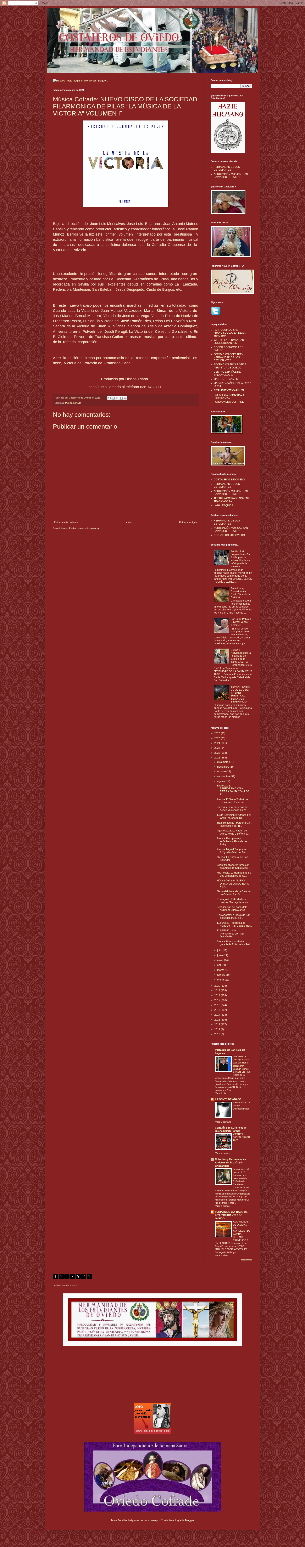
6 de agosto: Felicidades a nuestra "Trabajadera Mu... (233, 901)
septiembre (224, 776)
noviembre (223, 766)
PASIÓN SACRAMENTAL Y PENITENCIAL (229, 396)
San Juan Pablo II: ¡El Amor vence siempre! (241, 622)
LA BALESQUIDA (223, 505)
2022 (217, 752)
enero (220, 979)
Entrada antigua (188, 522)
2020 (217, 985)
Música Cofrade (73, 403)
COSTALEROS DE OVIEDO (229, 479)
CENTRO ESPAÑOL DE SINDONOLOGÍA (227, 373)
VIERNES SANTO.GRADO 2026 (241, 1137)
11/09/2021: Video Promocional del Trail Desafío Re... (230, 933)
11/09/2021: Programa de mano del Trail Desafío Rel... (234, 924)
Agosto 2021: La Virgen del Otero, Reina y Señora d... (233, 832)
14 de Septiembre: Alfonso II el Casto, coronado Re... (234, 816)
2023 (217, 747)
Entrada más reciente (66, 522)
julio (220, 950)
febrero (221, 974)
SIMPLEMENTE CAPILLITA (229, 390)
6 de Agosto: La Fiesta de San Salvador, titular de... (233, 916)
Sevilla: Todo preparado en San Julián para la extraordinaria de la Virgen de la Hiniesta (241, 559)
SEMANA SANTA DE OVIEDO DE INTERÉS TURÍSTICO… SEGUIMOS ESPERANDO (240, 694)
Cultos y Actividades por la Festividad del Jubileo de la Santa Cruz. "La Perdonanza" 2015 (241, 657)
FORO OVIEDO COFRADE (229, 401)
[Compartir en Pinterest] (125, 398)
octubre (221, 771)
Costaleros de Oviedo (80, 397)
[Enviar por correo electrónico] (109, 398)
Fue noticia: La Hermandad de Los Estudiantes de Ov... (234, 874)
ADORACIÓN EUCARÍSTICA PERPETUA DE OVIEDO (230, 366)
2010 (217, 1034)
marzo (221, 970)
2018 (217, 995)
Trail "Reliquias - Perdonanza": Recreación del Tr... (234, 824)
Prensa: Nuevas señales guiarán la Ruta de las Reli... (234, 943)
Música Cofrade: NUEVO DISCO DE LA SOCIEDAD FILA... (233, 883)
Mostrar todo (246, 1260)
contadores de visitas (65, 1285)
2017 (217, 1000)
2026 (217, 733)
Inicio (129, 522)
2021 (217, 757)
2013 (217, 1019)
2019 (217, 990)
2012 (217, 1024)
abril (220, 965)
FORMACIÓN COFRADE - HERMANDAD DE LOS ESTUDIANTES (228, 357)
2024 (217, 743)
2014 (217, 1014)
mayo (220, 960)
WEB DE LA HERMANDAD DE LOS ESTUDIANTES (231, 341)
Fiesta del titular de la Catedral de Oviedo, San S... (234, 893)
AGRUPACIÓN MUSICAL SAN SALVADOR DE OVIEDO (231, 176)
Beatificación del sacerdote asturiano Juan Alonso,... (232, 908)
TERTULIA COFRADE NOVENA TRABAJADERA (231, 500)
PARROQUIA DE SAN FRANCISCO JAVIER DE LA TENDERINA (229, 332)
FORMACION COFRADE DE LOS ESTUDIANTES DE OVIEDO (231, 1215)
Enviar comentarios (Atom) (84, 528)
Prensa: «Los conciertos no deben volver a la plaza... (232, 809)
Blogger (189, 1520)
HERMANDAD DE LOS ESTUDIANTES (227, 168)
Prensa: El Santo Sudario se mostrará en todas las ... (233, 801)
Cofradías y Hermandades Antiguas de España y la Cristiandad (230, 1162)
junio (220, 955)
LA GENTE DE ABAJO (228, 1099)
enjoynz (155, 1520)
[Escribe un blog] (113, 398)
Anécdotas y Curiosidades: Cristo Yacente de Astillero (241, 593)
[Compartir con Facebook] (121, 398)
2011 (217, 1029)
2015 (217, 1010)
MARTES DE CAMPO (226, 379)
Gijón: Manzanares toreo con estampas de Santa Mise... (233, 866)
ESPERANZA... (241, 1102)
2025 (217, 738)
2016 (217, 1005)
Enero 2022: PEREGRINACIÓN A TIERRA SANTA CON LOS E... (233, 790)
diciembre (223, 762)
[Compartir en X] (117, 398)
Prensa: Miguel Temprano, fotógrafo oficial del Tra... (232, 851)
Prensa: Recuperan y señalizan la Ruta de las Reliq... (232, 841)
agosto (221, 781)
